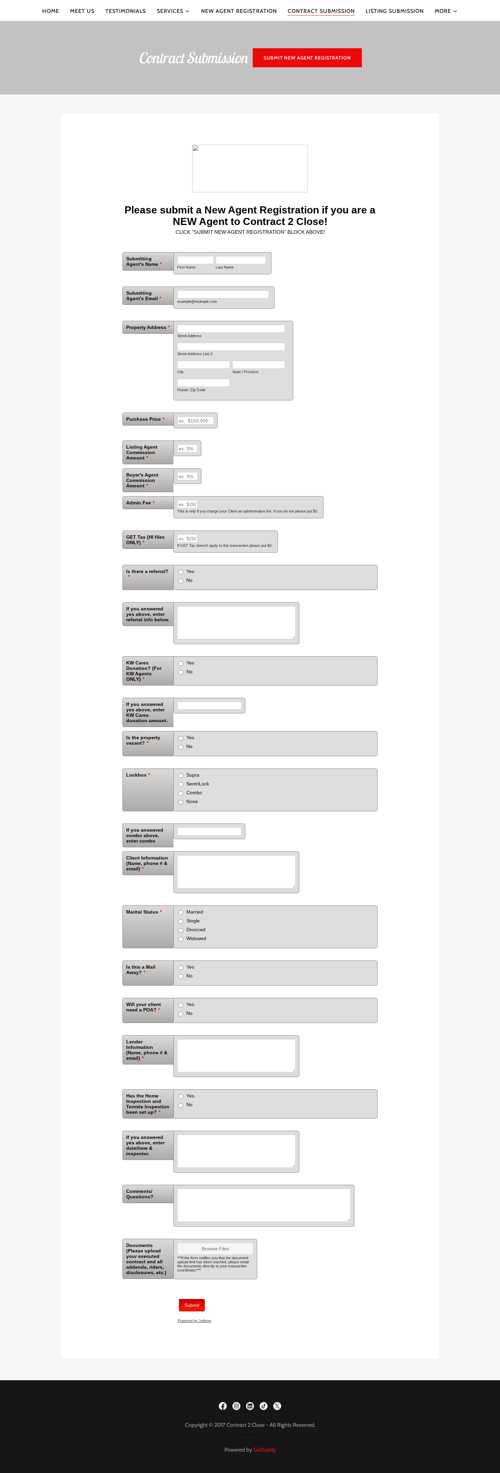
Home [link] (50, 11)
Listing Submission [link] (395, 11)
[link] (223, 1406)
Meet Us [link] (82, 11)
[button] (173, 11)
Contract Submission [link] (321, 11)
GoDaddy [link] (264, 1449)
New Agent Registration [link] (239, 11)
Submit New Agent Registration (307, 58)
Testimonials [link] (125, 11)
